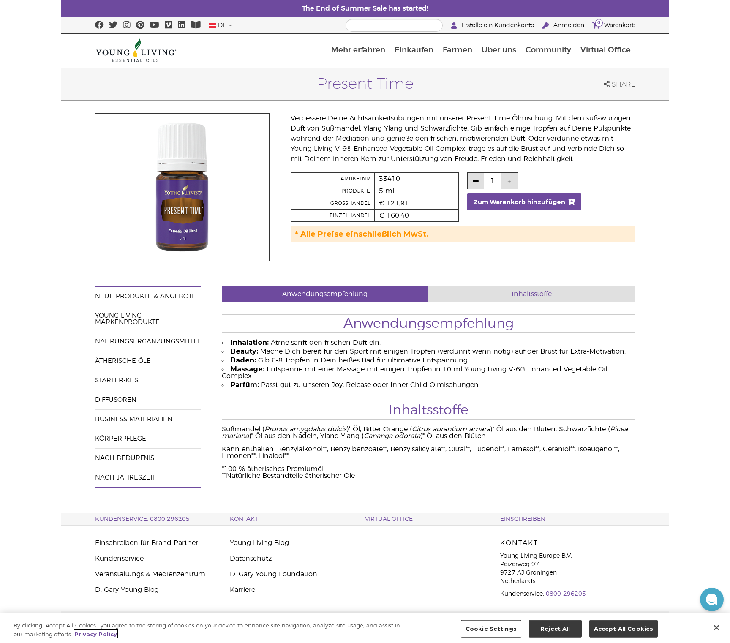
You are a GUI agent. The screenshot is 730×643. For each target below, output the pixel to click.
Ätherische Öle (123, 361)
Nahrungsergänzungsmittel (148, 341)
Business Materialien (133, 419)
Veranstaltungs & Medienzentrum (150, 574)
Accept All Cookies (623, 628)
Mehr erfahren (358, 50)
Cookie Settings (491, 628)
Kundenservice (119, 558)
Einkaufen (414, 50)
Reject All (555, 628)
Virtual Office (605, 50)
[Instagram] (127, 25)
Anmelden (569, 25)
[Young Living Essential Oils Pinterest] (140, 25)
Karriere (242, 589)
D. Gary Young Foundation (273, 574)
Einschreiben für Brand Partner (146, 542)
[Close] (716, 627)
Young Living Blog (259, 542)
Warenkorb (616, 24)
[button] (712, 599)
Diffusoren (115, 400)
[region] (365, 628)
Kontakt (244, 519)
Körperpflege (120, 439)
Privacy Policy (95, 633)
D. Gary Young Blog (127, 589)
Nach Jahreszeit (125, 477)
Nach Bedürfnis (124, 458)
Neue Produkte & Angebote (145, 296)
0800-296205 (566, 594)
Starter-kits (117, 380)
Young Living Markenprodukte (127, 319)
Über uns (499, 50)
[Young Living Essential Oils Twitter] (113, 25)
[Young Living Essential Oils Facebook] (99, 25)
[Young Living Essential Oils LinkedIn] (181, 25)
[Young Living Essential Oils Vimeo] (168, 25)
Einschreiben (522, 519)
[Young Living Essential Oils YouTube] (154, 25)
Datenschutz (251, 558)
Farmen (457, 50)
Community (548, 50)
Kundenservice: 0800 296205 (142, 519)
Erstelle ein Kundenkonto (498, 25)
